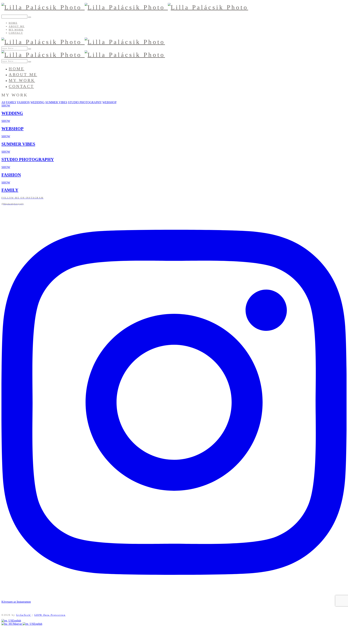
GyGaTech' (23, 615)
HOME (13, 23)
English (16, 620)
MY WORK (16, 29)
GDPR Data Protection (50, 615)
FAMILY (11, 102)
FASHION (23, 102)
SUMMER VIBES (56, 102)
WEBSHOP (109, 102)
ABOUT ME (17, 26)
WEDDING (37, 102)
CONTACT (16, 33)
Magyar (18, 623)
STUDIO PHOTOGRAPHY (85, 102)
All (3, 102)
